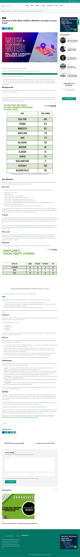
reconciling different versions (37, 374)
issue (18, 322)
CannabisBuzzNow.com (37, 554)
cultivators (14, 302)
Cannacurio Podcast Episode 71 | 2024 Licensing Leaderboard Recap (19, 523)
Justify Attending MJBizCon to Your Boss (71, 50)
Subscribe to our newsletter (7, 411)
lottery (5, 293)
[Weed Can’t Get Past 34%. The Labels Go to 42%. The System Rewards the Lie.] (63, 40)
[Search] (77, 5)
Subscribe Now (69, 98)
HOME (27, 5)
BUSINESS (37, 5)
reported (19, 225)
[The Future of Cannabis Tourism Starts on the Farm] (63, 66)
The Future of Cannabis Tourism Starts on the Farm (72, 68)
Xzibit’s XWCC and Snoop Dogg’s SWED (14, 443)
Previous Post (9, 441)
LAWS (61, 5)
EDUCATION (50, 5)
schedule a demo (44, 411)
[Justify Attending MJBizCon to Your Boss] (63, 49)
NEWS (32, 5)
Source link (4, 423)
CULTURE (43, 5)
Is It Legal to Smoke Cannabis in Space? (45, 443)
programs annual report (16, 208)
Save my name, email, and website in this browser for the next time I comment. (22, 478)
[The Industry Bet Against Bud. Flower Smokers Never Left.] (63, 58)
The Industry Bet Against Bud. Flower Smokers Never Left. (72, 59)
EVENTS (56, 5)
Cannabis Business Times (7, 299)
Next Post (52, 441)
